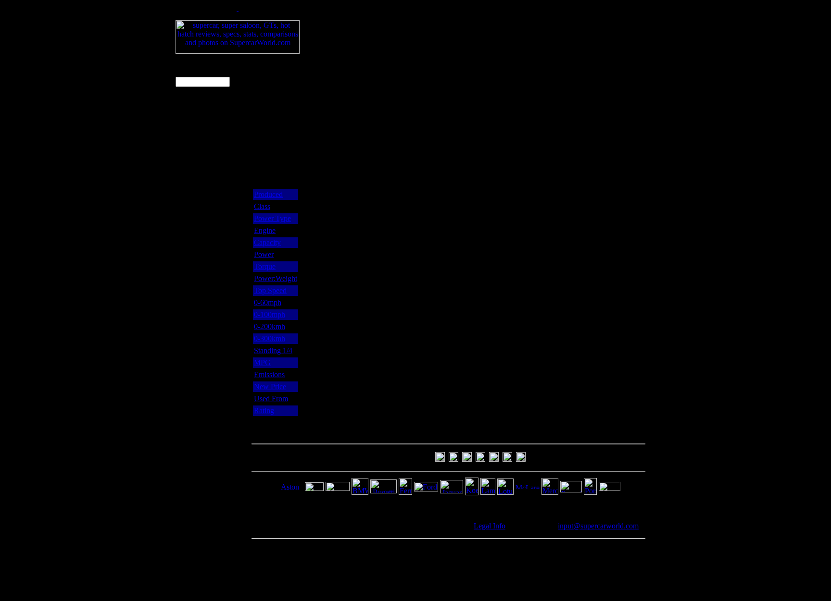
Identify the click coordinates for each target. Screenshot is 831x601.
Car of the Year (199, 209)
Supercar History (202, 159)
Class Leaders (198, 189)
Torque (265, 266)
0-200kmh (269, 326)
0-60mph (267, 302)
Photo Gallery (198, 149)
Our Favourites (199, 199)
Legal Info (489, 526)
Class (262, 206)
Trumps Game (198, 229)
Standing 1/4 (273, 350)
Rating (264, 410)
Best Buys (192, 179)
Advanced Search (192, 104)
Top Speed (270, 290)
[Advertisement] (488, 25)
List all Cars (195, 118)
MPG (262, 362)
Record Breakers (202, 169)
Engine (265, 230)
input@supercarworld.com (598, 526)
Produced (268, 194)
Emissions (269, 374)
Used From (271, 398)
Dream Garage (199, 139)
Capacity (267, 242)
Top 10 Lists (195, 128)
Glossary (190, 239)
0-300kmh (269, 338)
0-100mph (269, 314)
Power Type (272, 218)
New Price (270, 386)
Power (264, 254)
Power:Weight (275, 278)
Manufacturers (198, 219)
